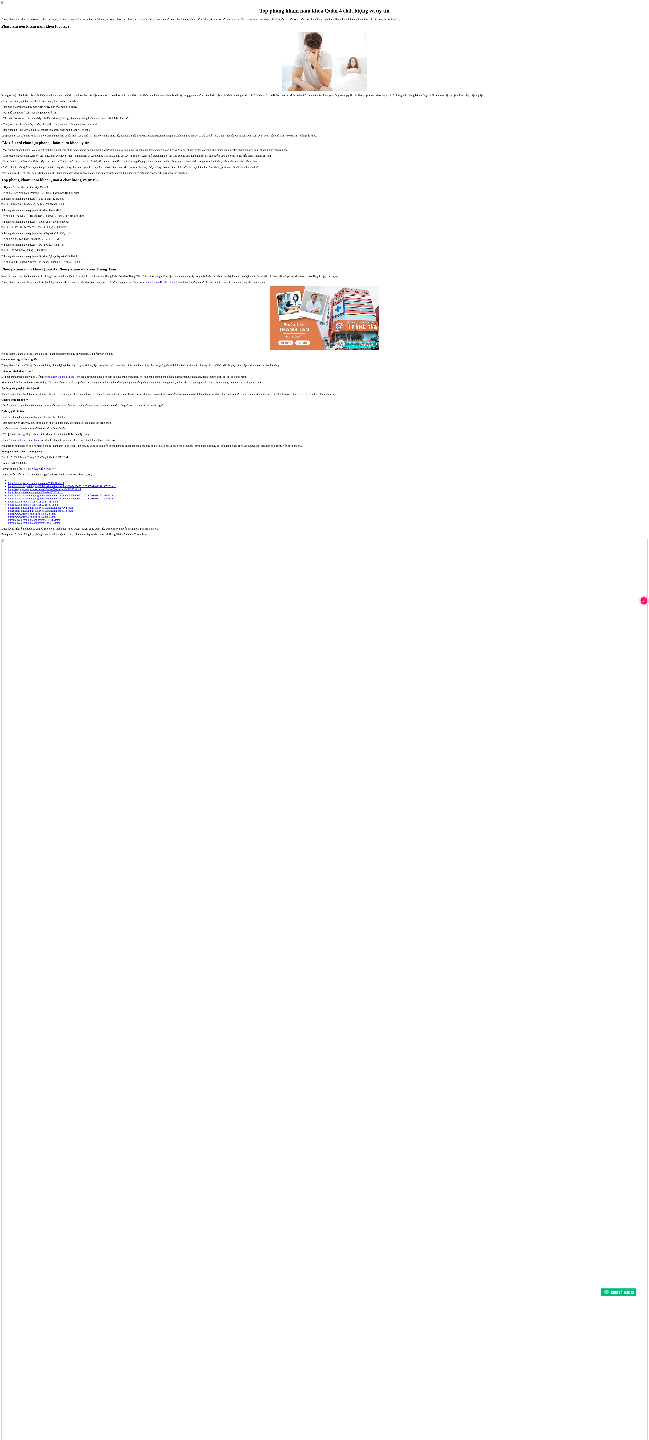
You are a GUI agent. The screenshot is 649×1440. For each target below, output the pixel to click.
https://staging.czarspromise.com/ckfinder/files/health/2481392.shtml (44, 489)
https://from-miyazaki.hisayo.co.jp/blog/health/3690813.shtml (40, 510)
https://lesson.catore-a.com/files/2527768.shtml (33, 501)
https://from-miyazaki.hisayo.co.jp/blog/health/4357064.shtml (40, 507)
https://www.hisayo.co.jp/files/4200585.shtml (32, 516)
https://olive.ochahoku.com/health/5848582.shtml (34, 519)
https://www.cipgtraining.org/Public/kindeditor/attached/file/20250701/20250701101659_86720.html (62, 486)
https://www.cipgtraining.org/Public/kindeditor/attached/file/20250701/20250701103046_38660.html (62, 495)
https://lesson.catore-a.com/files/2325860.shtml (33, 504)
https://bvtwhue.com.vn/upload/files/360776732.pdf (35, 492)
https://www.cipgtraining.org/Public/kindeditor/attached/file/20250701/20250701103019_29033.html (62, 498)
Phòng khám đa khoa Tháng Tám (21, 440)
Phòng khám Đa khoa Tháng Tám (164, 282)
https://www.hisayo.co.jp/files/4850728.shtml (32, 513)
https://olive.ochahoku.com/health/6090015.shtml (34, 522)
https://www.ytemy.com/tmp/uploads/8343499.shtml (36, 483)
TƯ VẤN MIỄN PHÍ (39, 468)
